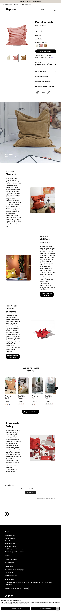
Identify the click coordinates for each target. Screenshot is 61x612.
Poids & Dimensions (41, 76)
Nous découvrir (9, 541)
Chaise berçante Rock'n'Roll (12, 356)
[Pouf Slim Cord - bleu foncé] (9, 404)
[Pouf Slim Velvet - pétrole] (50, 404)
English (42, 9)
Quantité (38, 35)
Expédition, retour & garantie (14, 549)
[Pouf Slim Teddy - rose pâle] (21, 404)
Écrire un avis (30, 492)
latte (45, 45)
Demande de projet (11, 575)
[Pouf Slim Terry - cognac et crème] (34, 404)
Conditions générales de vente (14, 552)
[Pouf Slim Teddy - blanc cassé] (19, 404)
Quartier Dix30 (9, 562)
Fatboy (37, 19)
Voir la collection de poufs (46, 294)
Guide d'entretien (10, 546)
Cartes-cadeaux (10, 538)
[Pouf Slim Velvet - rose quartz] (52, 404)
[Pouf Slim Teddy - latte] (23, 404)
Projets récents (9, 572)
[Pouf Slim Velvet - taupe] (48, 404)
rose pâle (41, 45)
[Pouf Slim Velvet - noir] (46, 404)
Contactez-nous (10, 535)
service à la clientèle (7, 4)
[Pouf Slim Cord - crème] (5, 404)
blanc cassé (37, 45)
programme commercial (25, 4)
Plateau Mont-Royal (11, 559)
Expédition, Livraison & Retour (44, 86)
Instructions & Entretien (43, 81)
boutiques (16, 4)
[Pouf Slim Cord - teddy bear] (7, 404)
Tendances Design (10, 543)
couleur (41, 42)
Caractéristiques (40, 71)
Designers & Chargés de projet (14, 570)
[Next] (56, 388)
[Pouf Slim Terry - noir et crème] (32, 404)
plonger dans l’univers (30, 412)
